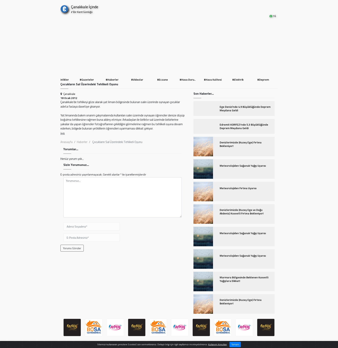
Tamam (235, 344)
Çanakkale (69, 94)
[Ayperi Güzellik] (72, 327)
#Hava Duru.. (182, 79)
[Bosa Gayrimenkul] (93, 327)
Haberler (82, 142)
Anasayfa (66, 142)
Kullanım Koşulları (217, 344)
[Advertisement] (169, 47)
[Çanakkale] (64, 8)
